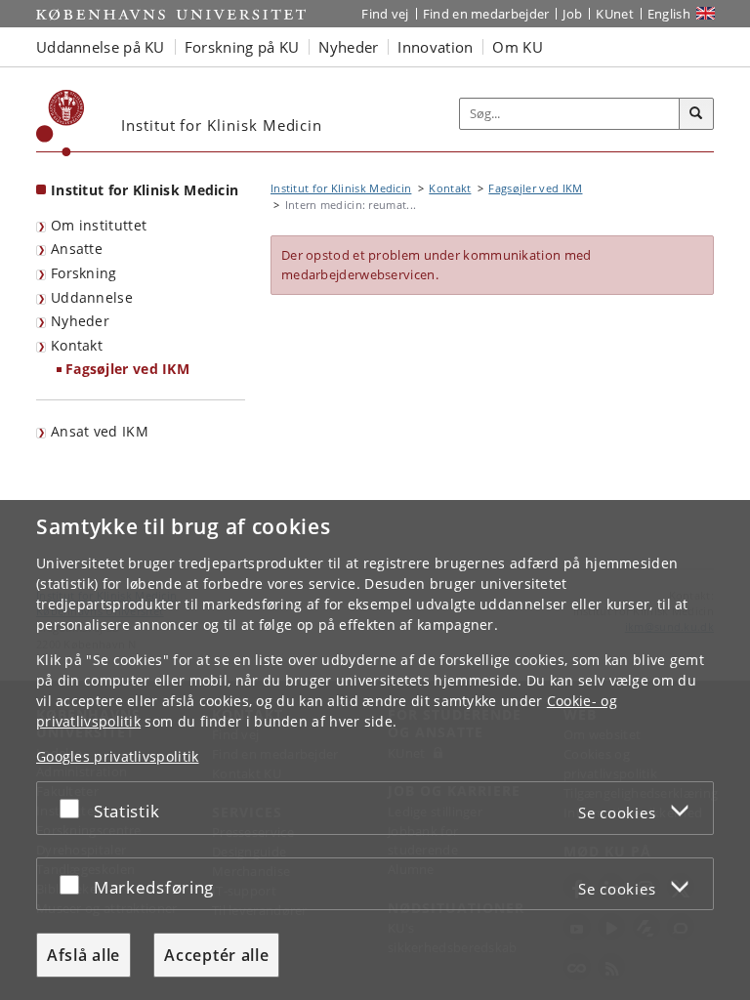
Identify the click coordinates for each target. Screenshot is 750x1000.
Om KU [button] (517, 47)
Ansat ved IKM (99, 431)
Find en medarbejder (486, 13)
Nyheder (80, 321)
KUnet (615, 13)
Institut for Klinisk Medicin (144, 190)
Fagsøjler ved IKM (127, 368)
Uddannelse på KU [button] (100, 47)
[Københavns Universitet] (60, 123)
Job (572, 13)
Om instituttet (98, 225)
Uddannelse (92, 297)
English (668, 13)
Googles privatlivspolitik (117, 756)
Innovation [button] (435, 47)
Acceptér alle (216, 955)
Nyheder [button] (348, 47)
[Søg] (696, 114)
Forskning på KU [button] (242, 47)
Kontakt (77, 345)
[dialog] (375, 750)
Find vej (384, 13)
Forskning (84, 273)
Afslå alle (83, 955)
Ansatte (77, 248)
